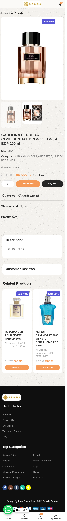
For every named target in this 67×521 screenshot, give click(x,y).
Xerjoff (36, 455)
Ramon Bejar (9, 455)
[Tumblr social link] (16, 487)
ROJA (22, 346)
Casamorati (41, 353)
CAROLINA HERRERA (39, 156)
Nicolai (36, 472)
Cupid (36, 466)
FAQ (4, 437)
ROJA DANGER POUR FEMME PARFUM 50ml (14, 335)
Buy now (52, 184)
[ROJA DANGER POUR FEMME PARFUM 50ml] (17, 308)
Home (4, 13)
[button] (17, 367)
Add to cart (28, 184)
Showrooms (8, 425)
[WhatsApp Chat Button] (8, 509)
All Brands (17, 13)
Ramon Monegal (11, 477)
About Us (7, 414)
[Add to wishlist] (29, 292)
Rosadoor (38, 477)
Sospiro (6, 460)
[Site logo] (32, 3)
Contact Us (8, 420)
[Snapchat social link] (28, 487)
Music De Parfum (42, 460)
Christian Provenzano (13, 472)
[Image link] (11, 397)
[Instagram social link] (10, 487)
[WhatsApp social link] (22, 487)
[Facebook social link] (4, 487)
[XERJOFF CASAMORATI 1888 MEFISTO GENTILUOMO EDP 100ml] (47, 308)
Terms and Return (11, 431)
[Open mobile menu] (4, 4)
